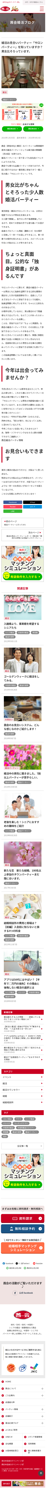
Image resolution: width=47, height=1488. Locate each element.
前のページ (15, 523)
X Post (32, 502)
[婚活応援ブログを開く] (42, 1423)
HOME (8, 1381)
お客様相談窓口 (11, 1450)
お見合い (9, 719)
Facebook (13, 502)
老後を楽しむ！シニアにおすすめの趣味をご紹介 (21, 824)
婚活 (5, 92)
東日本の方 (11, 128)
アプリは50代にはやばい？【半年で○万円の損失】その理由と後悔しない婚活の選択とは (22, 983)
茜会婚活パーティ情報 (12, 440)
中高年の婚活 (23, 632)
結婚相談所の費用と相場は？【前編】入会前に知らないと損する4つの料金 (21, 927)
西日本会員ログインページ (12, 1464)
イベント (7, 1077)
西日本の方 (32, 128)
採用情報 (32, 1443)
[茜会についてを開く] (42, 1389)
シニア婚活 (9, 632)
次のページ (24, 535)
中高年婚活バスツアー (26, 1127)
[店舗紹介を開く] (42, 1416)
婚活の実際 (9, 637)
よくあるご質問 (11, 1429)
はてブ (32, 506)
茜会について (10, 1388)
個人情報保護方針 (34, 1451)
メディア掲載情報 (35, 1436)
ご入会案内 (10, 1395)
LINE (13, 511)
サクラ (18, 1119)
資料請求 (6, 1483)
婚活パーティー (9, 99)
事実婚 (35, 632)
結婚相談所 (8, 1102)
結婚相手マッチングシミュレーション (23, 1248)
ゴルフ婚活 (7, 1119)
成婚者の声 (10, 1402)
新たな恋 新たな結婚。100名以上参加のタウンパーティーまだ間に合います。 (22, 874)
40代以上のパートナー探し (11, 2)
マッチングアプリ (21, 1123)
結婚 (5, 1095)
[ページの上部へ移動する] (41, 1473)
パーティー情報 (11, 1409)
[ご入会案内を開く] (42, 1396)
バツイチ (21, 992)
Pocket (13, 506)
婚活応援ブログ (11, 1423)
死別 (5, 1136)
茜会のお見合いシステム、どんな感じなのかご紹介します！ (21, 727)
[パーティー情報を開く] (42, 1409)
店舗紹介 (9, 1416)
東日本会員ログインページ (12, 1461)
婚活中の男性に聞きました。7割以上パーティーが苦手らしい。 (22, 775)
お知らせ (8, 1436)
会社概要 (9, 1443)
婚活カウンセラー (11, 1089)
